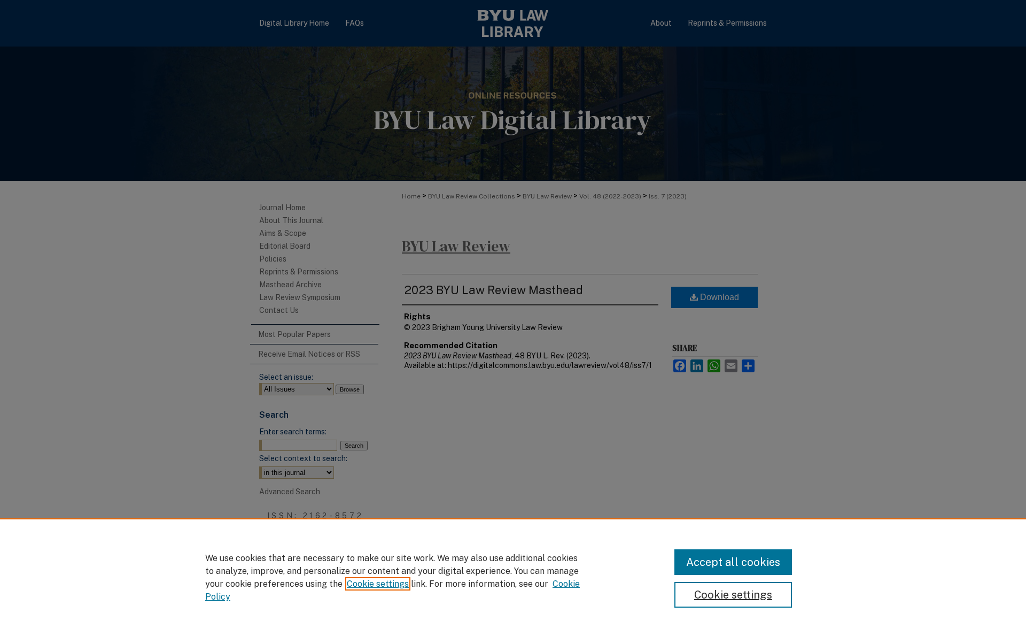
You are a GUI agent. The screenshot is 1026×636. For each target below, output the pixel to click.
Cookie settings (378, 584)
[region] (513, 577)
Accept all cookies (733, 562)
